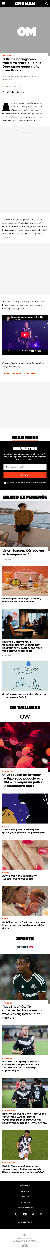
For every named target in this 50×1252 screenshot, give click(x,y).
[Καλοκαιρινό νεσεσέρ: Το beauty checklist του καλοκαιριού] (25, 581)
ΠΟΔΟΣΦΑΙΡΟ (9, 1110)
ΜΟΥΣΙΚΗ (7, 56)
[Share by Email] (22, 92)
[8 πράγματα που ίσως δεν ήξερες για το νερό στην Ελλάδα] (25, 676)
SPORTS (25, 939)
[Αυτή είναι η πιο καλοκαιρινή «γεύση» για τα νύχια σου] (25, 855)
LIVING (5, 826)
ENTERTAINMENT (12, 373)
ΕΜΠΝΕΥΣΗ (8, 771)
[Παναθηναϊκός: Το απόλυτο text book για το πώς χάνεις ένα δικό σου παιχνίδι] (25, 979)
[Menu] (3, 3)
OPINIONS (7, 1003)
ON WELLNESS (25, 708)
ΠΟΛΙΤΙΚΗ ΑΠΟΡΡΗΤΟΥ (25, 1208)
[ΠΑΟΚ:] (25, 1145)
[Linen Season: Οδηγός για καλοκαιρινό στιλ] (25, 526)
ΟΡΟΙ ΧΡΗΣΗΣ (25, 1202)
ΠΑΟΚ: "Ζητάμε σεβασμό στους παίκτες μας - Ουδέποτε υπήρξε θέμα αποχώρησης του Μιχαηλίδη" (23, 1169)
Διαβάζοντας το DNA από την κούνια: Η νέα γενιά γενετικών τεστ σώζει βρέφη (24, 925)
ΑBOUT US (25, 1197)
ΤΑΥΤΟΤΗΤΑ (25, 1191)
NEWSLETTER (25, 1222)
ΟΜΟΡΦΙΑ (7, 872)
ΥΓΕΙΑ (5, 919)
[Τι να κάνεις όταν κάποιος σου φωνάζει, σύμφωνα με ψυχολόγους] (25, 809)
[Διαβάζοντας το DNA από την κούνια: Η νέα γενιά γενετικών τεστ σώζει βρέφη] (25, 901)
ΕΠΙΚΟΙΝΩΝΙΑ (25, 1186)
